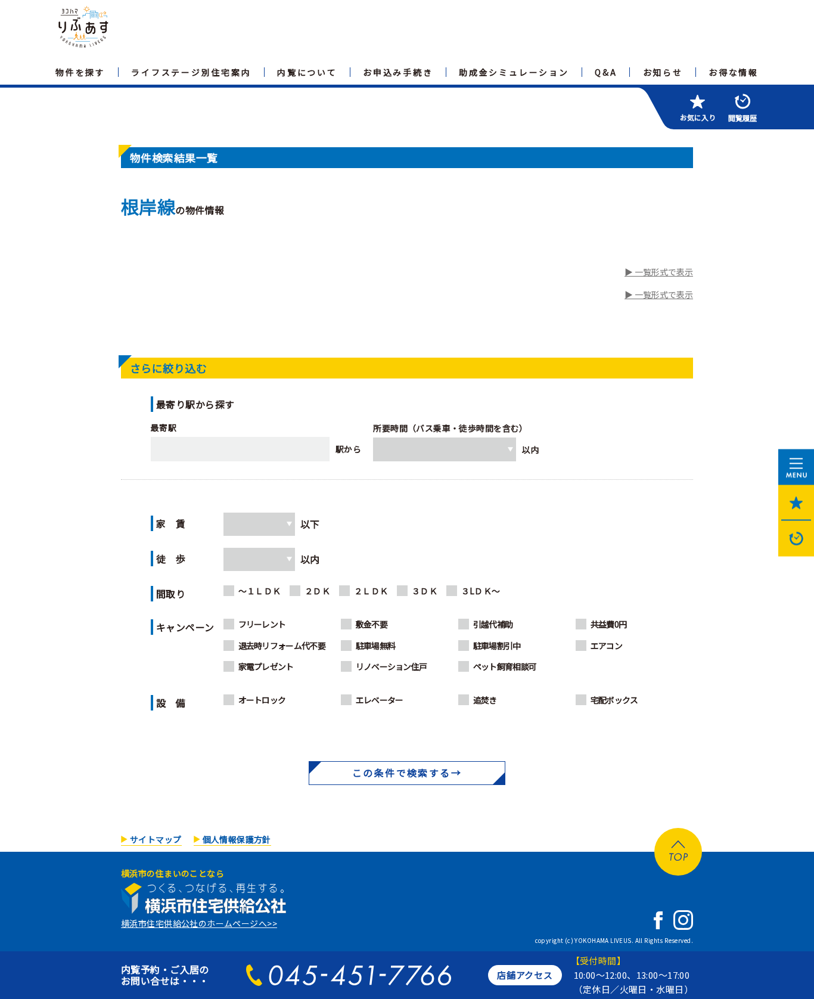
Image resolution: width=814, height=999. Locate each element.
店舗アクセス (525, 975)
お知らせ (663, 72)
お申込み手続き (398, 72)
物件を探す (80, 72)
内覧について (307, 72)
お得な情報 (734, 72)
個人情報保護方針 (237, 839)
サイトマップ (156, 839)
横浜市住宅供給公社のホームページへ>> (199, 923)
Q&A (606, 72)
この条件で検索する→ (407, 772)
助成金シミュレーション (514, 72)
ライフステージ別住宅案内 (191, 72)
